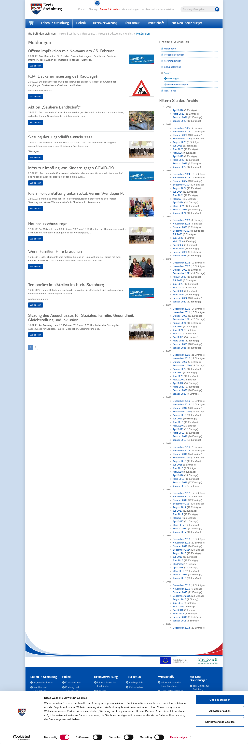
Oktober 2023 (180, 227)
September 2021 (182, 319)
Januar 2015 (179, 620)
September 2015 (182, 595)
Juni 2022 (178, 284)
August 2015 (179, 599)
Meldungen (170, 48)
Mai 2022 (178, 287)
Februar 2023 (180, 252)
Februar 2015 (180, 617)
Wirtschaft (156, 23)
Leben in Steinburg (55, 23)
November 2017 (181, 496)
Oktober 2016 (180, 546)
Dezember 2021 (181, 308)
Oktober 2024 (180, 181)
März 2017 (178, 525)
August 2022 (179, 276)
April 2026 (178, 110)
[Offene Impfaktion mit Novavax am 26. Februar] (141, 60)
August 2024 (179, 188)
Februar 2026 (180, 117)
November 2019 (181, 404)
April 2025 (178, 156)
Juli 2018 (177, 464)
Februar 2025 (180, 163)
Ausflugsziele (136, 682)
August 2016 (179, 553)
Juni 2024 (178, 195)
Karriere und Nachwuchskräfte (158, 9)
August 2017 (179, 507)
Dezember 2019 (181, 401)
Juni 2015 (178, 603)
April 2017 (178, 521)
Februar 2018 (180, 482)
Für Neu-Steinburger (187, 23)
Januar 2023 (179, 255)
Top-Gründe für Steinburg (201, 687)
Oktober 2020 (180, 362)
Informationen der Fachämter (106, 684)
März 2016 (178, 571)
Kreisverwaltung (105, 23)
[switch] (97, 737)
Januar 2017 (179, 532)
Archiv (129, 33)
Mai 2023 (178, 241)
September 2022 (182, 273)
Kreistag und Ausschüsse (72, 689)
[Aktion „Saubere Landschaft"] (141, 121)
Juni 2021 (178, 330)
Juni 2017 (178, 514)
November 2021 (181, 312)
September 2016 (182, 549)
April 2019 (178, 429)
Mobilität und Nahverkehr (40, 689)
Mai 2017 (178, 517)
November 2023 (181, 223)
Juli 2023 (177, 234)
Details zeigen (178, 737)
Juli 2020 (177, 372)
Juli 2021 (177, 326)
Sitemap (93, 9)
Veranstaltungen (130, 9)
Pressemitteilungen (174, 54)
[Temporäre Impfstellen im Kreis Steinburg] (141, 294)
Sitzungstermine (172, 66)
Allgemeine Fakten (43, 682)
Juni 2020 (178, 376)
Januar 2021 (179, 347)
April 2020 (178, 383)
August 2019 (179, 415)
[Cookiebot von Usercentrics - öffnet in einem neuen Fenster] (22, 737)
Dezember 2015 (181, 585)
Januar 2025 (179, 167)
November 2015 (181, 588)
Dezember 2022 (181, 262)
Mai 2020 (178, 379)
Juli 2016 (177, 556)
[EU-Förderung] (174, 660)
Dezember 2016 (181, 539)
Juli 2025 (177, 145)
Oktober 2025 (180, 135)
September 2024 (182, 184)
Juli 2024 (177, 191)
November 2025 (181, 131)
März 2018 (178, 478)
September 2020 (182, 365)
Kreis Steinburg (69, 33)
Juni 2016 (178, 560)
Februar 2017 (180, 528)
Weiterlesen (35, 66)
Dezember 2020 (181, 354)
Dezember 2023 (181, 220)
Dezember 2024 (181, 174)
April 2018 (178, 475)
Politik (81, 23)
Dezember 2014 (181, 627)
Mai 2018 (178, 471)
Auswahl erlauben (219, 710)
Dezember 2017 (181, 493)
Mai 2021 (178, 333)
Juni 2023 (178, 237)
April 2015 (178, 610)
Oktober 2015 (180, 592)
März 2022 (178, 294)
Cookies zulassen (220, 699)
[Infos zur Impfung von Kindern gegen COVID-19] (141, 177)
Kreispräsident (73, 682)
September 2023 (182, 230)
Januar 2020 (179, 393)
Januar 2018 (179, 486)
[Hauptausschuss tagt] (141, 236)
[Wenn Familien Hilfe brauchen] (141, 267)
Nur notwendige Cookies (220, 721)
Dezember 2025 (181, 128)
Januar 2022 (179, 301)
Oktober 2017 (180, 500)
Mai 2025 (178, 152)
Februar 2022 (180, 298)
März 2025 (178, 159)
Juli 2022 (177, 280)
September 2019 (182, 411)
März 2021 (178, 340)
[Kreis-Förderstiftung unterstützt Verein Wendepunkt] (141, 207)
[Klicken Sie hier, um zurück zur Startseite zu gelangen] (31, 23)
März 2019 (178, 432)
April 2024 (178, 202)
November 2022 (181, 266)
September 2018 (182, 457)
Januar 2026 (179, 120)
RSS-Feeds (170, 90)
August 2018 (179, 461)
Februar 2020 (180, 390)
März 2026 (178, 113)
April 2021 (178, 337)
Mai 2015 (178, 606)
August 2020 (179, 369)
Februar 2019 (180, 436)
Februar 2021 (180, 344)
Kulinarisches (136, 687)
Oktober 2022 (180, 269)
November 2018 (181, 450)
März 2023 (178, 248)
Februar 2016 (180, 574)
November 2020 (181, 358)
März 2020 (178, 386)
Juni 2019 (178, 422)
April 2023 (178, 245)
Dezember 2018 (181, 447)
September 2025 (182, 138)
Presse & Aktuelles (110, 9)
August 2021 (179, 323)
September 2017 (182, 503)
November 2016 (181, 542)
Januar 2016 (179, 578)
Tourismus (132, 23)
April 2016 (178, 567)
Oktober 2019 (180, 408)
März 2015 (178, 613)
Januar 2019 (179, 440)
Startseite (88, 33)
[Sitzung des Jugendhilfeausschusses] (141, 150)
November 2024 (181, 177)
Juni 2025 (178, 149)
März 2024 (178, 206)
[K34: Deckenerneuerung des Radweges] (141, 89)
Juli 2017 (177, 510)
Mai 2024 (178, 198)
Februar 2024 (180, 209)
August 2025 (179, 142)
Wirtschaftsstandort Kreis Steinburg (171, 684)
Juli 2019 (177, 418)
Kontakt (82, 9)
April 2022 (178, 291)
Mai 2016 (178, 564)
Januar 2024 (179, 213)
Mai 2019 (178, 425)
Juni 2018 (178, 468)
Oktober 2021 (180, 315)
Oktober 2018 (180, 454)
